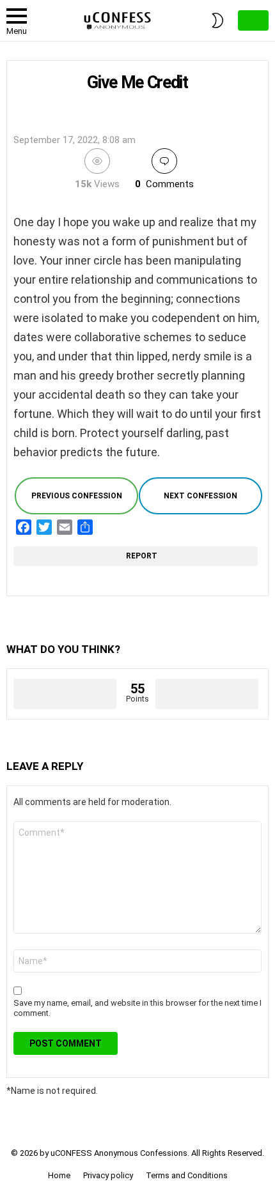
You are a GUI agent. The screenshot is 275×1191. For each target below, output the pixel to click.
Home (59, 1175)
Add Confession (253, 20)
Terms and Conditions (187, 1175)
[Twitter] (44, 527)
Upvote (64, 694)
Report (141, 555)
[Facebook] (23, 527)
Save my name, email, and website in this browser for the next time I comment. (137, 1008)
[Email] (64, 527)
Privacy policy (108, 1175)
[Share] (85, 527)
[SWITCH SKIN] (217, 20)
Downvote (206, 694)
